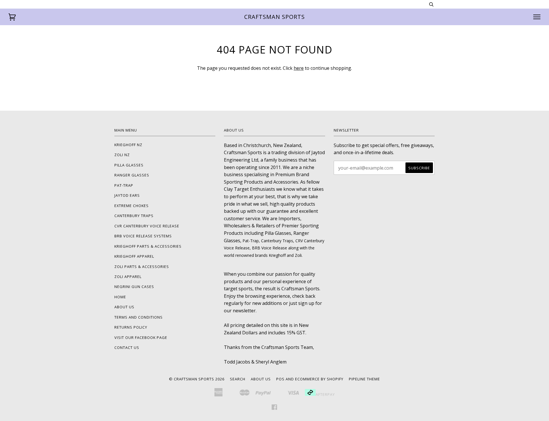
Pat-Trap (123, 185)
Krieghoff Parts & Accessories (148, 246)
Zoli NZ (122, 154)
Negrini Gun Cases (134, 286)
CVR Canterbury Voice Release (146, 226)
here (299, 68)
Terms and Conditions (138, 317)
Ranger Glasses (131, 175)
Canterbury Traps (134, 215)
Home (120, 296)
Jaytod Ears (127, 195)
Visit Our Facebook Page (140, 337)
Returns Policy (130, 327)
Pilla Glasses (129, 165)
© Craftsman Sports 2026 (196, 379)
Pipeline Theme (364, 379)
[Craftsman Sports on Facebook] (274, 407)
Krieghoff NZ (128, 144)
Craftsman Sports (274, 17)
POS (280, 379)
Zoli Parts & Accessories (141, 266)
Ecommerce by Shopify (319, 379)
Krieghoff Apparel (134, 256)
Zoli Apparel (128, 276)
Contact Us (126, 347)
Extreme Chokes (131, 205)
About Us (124, 306)
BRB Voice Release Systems (143, 236)
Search (237, 379)
